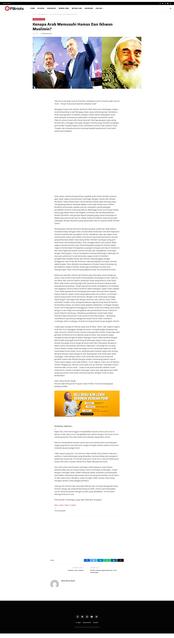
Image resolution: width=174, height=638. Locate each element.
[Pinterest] (36, 110)
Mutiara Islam (77, 8)
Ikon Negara (89, 8)
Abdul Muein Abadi (47, 33)
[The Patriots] (14, 8)
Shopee (95, 622)
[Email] (36, 114)
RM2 (56, 505)
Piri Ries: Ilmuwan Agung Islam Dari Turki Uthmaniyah (103, 571)
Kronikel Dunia (64, 8)
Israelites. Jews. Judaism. (76, 570)
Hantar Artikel (6, 3)
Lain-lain (99, 8)
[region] (104, 164)
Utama (32, 8)
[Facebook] (36, 97)
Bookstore (87, 622)
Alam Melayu (51, 8)
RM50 (73, 505)
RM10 (67, 505)
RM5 (61, 505)
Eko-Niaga (41, 8)
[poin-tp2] (87, 416)
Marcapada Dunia (39, 19)
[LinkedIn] (36, 105)
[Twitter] (36, 101)
